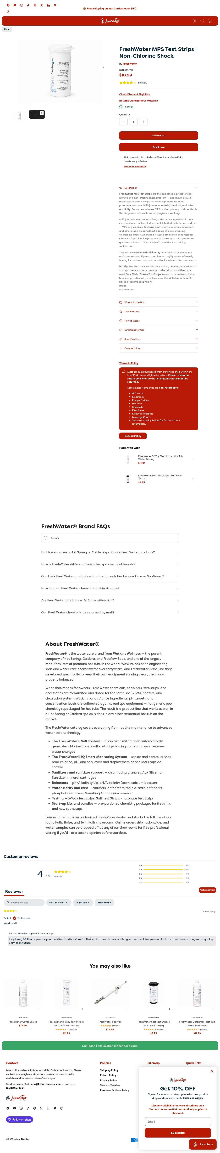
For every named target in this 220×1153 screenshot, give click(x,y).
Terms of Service (110, 1085)
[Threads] (8, 11)
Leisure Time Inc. (21, 1139)
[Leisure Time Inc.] (110, 21)
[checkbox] (104, 902)
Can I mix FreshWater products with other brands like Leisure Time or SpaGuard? (102, 576)
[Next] (103, 67)
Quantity (124, 114)
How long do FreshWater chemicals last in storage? (80, 588)
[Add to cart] (193, 460)
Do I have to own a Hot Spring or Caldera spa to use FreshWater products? (98, 552)
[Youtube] (15, 5)
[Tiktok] (28, 5)
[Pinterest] (35, 5)
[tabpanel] (110, 923)
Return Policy (108, 1075)
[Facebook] (8, 5)
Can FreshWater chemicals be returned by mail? (77, 612)
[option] (60, 71)
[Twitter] (41, 5)
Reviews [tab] (14, 891)
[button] (164, 866)
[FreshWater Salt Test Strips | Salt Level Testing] (128, 479)
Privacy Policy (108, 1080)
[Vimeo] (55, 5)
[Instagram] (21, 5)
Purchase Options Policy (114, 1090)
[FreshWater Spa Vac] (110, 993)
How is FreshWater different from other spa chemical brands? (88, 564)
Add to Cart (159, 135)
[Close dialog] (212, 1071)
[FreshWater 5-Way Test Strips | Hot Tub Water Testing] (128, 460)
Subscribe (178, 1133)
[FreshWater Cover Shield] (23, 993)
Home (7, 29)
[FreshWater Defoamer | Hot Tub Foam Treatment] (197, 993)
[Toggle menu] (10, 21)
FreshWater (130, 63)
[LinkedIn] (48, 5)
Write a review (207, 890)
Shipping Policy (109, 1070)
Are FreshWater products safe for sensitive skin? (77, 600)
